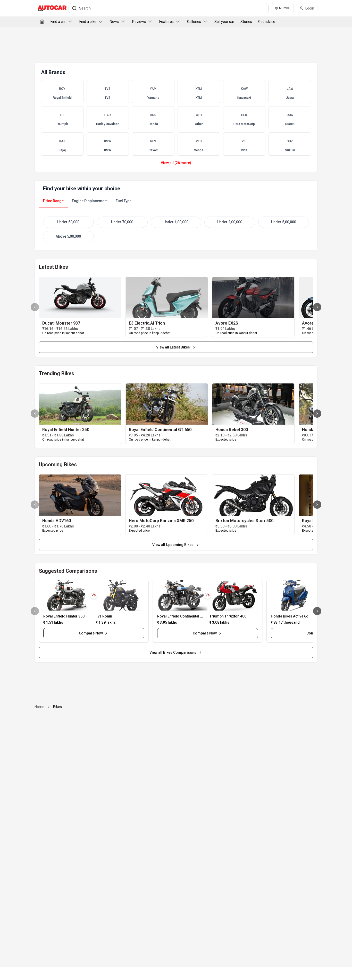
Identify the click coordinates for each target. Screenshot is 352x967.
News (114, 22)
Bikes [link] (57, 707)
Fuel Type (123, 201)
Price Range (53, 201)
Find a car (58, 22)
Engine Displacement (89, 201)
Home (39, 707)
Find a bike (87, 22)
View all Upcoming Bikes (173, 545)
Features (166, 22)
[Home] (42, 21)
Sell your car (224, 22)
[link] (80, 297)
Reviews (139, 22)
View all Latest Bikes (173, 347)
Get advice (266, 22)
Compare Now (91, 633)
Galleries (194, 22)
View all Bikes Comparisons (172, 652)
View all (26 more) (176, 163)
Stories (246, 22)
